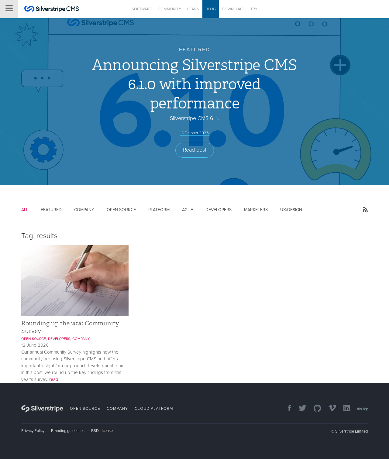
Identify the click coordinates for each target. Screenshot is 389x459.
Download (233, 9)
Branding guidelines (67, 430)
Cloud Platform (154, 408)
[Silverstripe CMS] (51, 9)
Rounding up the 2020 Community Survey (70, 327)
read (53, 379)
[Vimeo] (329, 408)
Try (253, 9)
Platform (159, 209)
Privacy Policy (32, 430)
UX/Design (291, 209)
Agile (187, 209)
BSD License (102, 430)
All (24, 209)
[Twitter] (299, 408)
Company (84, 209)
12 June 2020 (35, 345)
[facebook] (286, 408)
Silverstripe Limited (351, 431)
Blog (210, 9)
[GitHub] (314, 408)
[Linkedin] (343, 408)
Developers (218, 209)
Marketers (256, 209)
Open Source (121, 209)
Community (169, 9)
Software (142, 9)
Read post (194, 149)
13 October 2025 (194, 133)
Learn (193, 9)
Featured (51, 209)
